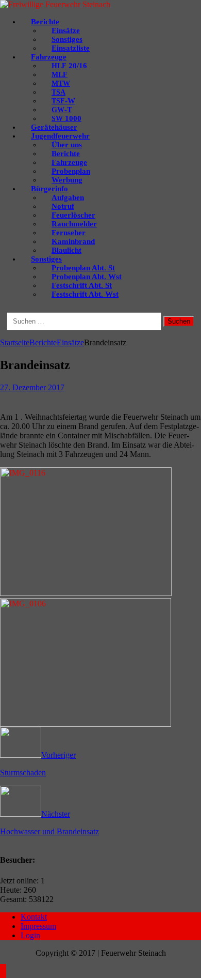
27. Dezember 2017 (32, 387)
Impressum (38, 926)
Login (30, 935)
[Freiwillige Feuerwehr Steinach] (55, 4)
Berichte (43, 342)
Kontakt (34, 916)
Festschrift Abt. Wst (85, 294)
